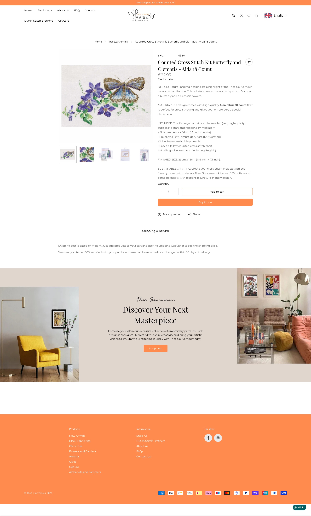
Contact (90, 10)
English (279, 15)
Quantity (163, 183)
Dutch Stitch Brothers (38, 20)
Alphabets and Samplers (85, 472)
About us (63, 10)
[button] (256, 15)
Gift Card (63, 20)
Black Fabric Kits (79, 440)
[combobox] (276, 15)
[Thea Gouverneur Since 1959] (142, 15)
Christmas (75, 446)
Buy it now (205, 202)
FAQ (77, 10)
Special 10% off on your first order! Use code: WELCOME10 (155, 2)
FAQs (139, 451)
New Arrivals (77, 435)
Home (28, 10)
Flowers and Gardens (82, 451)
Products (43, 10)
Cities (72, 461)
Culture (74, 466)
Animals (74, 456)
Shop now (155, 348)
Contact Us (143, 456)
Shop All (141, 435)
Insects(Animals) (118, 41)
